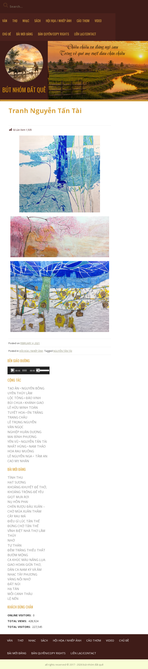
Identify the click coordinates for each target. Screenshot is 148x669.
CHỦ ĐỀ (6, 34)
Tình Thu (15, 477)
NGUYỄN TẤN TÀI (62, 351)
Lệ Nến (13, 599)
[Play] (12, 370)
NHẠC (26, 20)
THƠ (14, 20)
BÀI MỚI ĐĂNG (24, 34)
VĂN (4, 20)
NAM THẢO (37, 446)
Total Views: (18, 621)
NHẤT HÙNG (17, 446)
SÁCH (37, 20)
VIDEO (98, 20)
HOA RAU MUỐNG (21, 451)
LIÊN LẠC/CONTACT (85, 34)
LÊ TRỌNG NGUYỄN (22, 422)
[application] (29, 370)
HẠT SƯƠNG (17, 482)
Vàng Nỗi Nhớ (19, 579)
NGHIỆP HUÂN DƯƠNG (24, 432)
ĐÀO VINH (33, 398)
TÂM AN (41, 456)
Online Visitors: (20, 615)
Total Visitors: (19, 627)
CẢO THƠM (83, 20)
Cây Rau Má (17, 516)
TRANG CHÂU (17, 417)
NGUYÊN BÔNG (33, 388)
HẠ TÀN (13, 589)
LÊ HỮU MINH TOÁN (23, 407)
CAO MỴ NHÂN (18, 461)
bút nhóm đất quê (24, 89)
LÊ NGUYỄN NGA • (21, 456)
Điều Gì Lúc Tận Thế (24, 521)
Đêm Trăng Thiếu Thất (26, 550)
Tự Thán (15, 545)
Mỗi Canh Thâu (20, 594)
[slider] (44, 370)
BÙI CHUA (15, 403)
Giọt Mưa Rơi (18, 497)
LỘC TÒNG (15, 398)
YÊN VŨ (13, 441)
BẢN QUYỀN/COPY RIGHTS (53, 34)
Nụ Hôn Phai (18, 502)
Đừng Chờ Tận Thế (23, 526)
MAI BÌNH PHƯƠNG (22, 437)
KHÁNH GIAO (34, 403)
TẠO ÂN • (14, 388)
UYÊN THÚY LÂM (20, 393)
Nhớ (11, 540)
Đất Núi (14, 584)
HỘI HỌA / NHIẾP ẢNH (58, 20)
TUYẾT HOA (16, 412)
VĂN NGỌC (16, 427)
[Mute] (38, 370)
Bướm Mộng (18, 555)
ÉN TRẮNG (35, 412)
